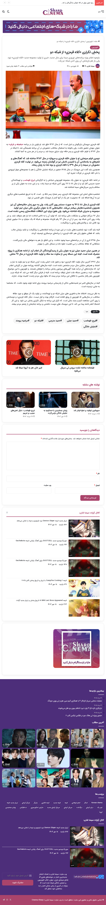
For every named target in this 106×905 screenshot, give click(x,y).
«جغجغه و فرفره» (16, 144)
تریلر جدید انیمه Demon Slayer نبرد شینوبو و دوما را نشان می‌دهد (42, 520)
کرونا (100, 812)
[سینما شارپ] (53, 26)
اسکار (86, 802)
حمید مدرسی (54, 320)
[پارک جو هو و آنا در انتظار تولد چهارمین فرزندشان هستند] (18, 778)
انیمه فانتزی (45, 802)
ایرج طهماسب (29, 180)
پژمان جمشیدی (10, 807)
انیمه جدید (57, 802)
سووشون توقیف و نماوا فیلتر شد (87, 410)
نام (98, 473)
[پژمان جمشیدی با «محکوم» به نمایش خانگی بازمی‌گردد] (53, 400)
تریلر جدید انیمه (12, 802)
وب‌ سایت (47, 485)
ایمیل (97, 485)
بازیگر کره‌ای (26, 802)
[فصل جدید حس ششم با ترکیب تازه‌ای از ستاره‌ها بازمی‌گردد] (53, 778)
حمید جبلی (72, 320)
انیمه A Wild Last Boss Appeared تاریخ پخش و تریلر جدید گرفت (41, 600)
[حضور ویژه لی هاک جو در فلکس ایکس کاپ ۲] (18, 738)
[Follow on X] (85, 66)
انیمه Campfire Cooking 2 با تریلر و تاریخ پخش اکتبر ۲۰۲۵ (44, 580)
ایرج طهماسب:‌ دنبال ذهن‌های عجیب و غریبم (23, 412)
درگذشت (79, 807)
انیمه (66, 802)
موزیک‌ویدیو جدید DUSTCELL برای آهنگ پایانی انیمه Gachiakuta (41, 540)
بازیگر (36, 802)
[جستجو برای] (3, 13)
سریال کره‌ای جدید (53, 807)
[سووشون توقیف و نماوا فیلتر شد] (85, 400)
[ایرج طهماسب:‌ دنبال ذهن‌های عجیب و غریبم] (20, 400)
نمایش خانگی (90, 326)
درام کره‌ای (89, 807)
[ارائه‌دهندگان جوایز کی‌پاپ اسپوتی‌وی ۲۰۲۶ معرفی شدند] (18, 758)
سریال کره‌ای (68, 807)
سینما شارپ (91, 66)
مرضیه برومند (22, 320)
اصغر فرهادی (76, 802)
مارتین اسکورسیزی (37, 807)
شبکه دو (38, 320)
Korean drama (97, 802)
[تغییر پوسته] (8, 13)
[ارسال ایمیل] (83, 66)
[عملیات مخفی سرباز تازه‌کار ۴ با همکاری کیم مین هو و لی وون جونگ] (87, 738)
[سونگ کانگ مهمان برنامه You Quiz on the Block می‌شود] (53, 758)
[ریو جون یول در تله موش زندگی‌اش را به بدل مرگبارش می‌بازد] (87, 758)
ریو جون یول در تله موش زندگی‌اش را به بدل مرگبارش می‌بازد (70, 2)
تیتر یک (99, 807)
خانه (96, 41)
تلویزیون (89, 41)
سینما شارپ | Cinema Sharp (43, 899)
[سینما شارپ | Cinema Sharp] (53, 12)
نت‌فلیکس (23, 807)
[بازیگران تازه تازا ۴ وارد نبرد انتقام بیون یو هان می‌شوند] (53, 738)
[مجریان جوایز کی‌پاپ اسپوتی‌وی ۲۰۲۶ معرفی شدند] (87, 778)
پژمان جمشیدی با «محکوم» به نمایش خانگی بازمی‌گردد (55, 412)
